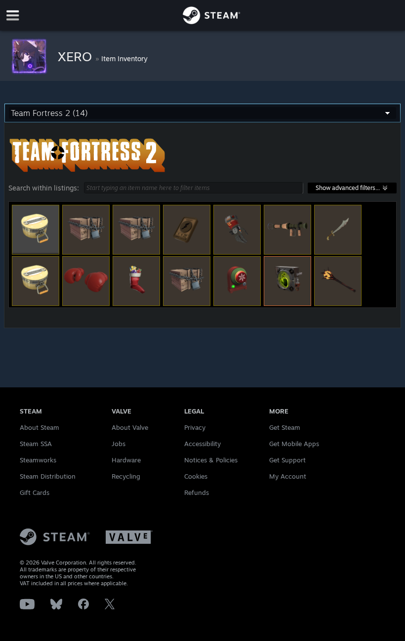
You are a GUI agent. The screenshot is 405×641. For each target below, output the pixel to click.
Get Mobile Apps (294, 444)
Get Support (287, 460)
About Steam (39, 427)
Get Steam (284, 427)
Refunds (196, 492)
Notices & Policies (211, 460)
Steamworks (38, 460)
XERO (76, 56)
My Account (287, 476)
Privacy (194, 427)
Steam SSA (36, 444)
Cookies (195, 476)
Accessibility (202, 444)
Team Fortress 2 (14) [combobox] (49, 113)
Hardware (126, 460)
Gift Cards (34, 492)
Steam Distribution (48, 476)
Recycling (126, 476)
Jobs (118, 444)
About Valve (130, 427)
